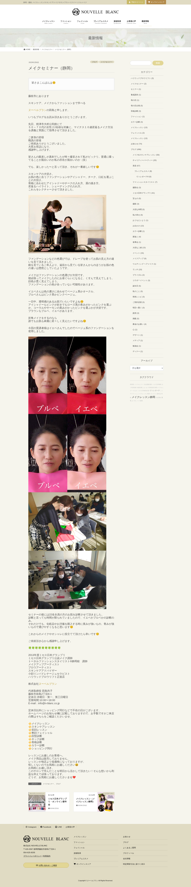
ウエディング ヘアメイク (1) (144, 264)
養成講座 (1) (136, 95)
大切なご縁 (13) (139, 248)
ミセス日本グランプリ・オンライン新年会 (57, 802)
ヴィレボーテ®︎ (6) (143, 177)
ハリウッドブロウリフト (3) (142, 78)
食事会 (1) (137, 242)
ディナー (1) (138, 351)
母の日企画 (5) (137, 106)
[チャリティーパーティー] (36, 802)
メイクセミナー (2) (138, 84)
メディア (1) (138, 340)
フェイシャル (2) (138, 133)
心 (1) (135, 330)
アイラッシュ (134, 393)
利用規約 (46, 856)
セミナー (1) (136, 89)
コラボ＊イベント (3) (141, 280)
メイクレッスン (80, 837)
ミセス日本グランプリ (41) (144, 193)
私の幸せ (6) (138, 215)
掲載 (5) (136, 319)
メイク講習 (139, 400)
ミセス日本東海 (156, 384)
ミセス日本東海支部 (143, 390)
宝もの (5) (137, 198)
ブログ (94, 62)
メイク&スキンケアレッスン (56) (146, 155)
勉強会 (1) (137, 346)
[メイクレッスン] (106, 802)
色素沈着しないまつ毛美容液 (145, 387)
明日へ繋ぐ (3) (139, 308)
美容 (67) (136, 166)
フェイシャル (79, 848)
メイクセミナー (107, 62)
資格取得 (77, 853)
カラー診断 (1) (139, 231)
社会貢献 (158, 397)
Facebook (46, 827)
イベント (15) (138, 253)
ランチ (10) (137, 269)
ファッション (79, 842)
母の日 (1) (135, 100)
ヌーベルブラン (37, 110)
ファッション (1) (138, 116)
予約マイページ (137, 2)
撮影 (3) (136, 204)
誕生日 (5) (137, 286)
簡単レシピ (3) (139, 297)
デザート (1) (138, 335)
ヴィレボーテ (155, 390)
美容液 (132, 384)
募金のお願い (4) (139, 324)
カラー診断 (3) (137, 122)
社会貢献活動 (148, 384)
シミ (161, 390)
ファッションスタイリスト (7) (145, 182)
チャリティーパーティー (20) (145, 160)
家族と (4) (137, 237)
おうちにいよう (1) (140, 220)
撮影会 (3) (137, 187)
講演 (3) (136, 313)
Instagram (32, 827)
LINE (59, 827)
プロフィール (128, 853)
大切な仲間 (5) (139, 209)
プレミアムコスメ (81, 859)
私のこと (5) (138, 291)
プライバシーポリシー (32, 856)
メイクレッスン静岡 (143, 397)
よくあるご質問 (129, 848)
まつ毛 (134, 400)
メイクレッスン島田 (144, 393)
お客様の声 (70, 827)
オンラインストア (157, 2)
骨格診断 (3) (136, 111)
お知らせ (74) (136, 144)
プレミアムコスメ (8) (143, 171)
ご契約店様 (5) (139, 302)
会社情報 (126, 859)
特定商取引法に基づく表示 (134, 864)
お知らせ (126, 837)
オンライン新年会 (155, 393)
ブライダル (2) (139, 275)
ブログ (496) (136, 149)
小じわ (135, 390)
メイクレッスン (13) (139, 127)
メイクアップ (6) (139, 258)
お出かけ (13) (138, 226)
